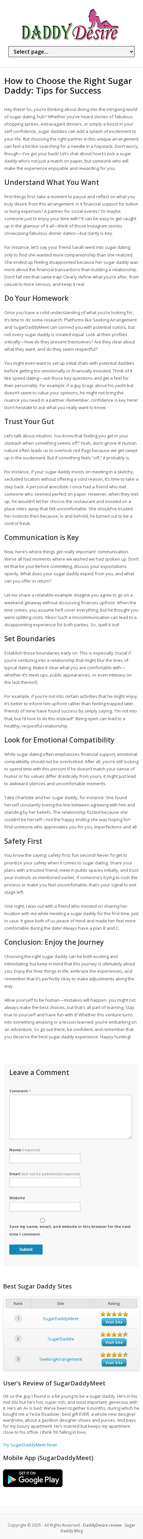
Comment (20, 1090)
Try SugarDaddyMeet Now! (30, 1445)
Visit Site (114, 1321)
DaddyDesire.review (102, 1525)
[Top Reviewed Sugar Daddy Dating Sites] (70, 40)
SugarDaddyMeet (60, 1318)
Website (17, 1197)
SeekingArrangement (60, 1359)
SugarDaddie (61, 1339)
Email (44, 1173)
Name (24, 1149)
